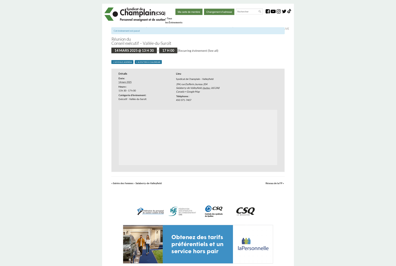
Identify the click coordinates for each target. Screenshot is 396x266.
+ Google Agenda (122, 62)
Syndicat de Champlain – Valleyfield (194, 78)
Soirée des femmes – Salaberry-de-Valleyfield (136, 183)
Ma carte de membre (189, 12)
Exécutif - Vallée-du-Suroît (132, 98)
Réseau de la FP (275, 183)
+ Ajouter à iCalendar (148, 62)
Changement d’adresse (219, 12)
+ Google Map (192, 91)
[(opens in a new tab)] (198, 243)
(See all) (213, 50)
